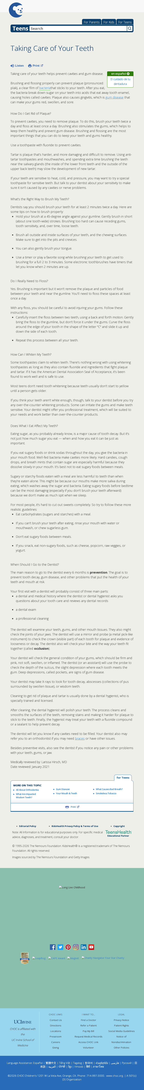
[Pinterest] (68, 946)
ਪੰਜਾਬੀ (62, 1066)
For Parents (92, 22)
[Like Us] (52, 946)
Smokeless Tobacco (106, 793)
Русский (127, 1063)
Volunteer (88, 1047)
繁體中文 (51, 1063)
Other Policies (121, 1047)
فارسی (115, 1063)
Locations (55, 1031)
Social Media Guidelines (121, 1031)
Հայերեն (102, 1063)
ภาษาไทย (98, 1066)
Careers (55, 1042)
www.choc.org (114, 1075)
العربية (52, 1066)
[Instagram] (75, 946)
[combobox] (78, 28)
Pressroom (55, 1036)
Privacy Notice (121, 1020)
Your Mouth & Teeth (66, 793)
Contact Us (56, 1020)
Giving (55, 1047)
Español (38, 1063)
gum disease (114, 97)
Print (36, 65)
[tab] (123, 778)
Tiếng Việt (64, 1063)
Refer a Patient (88, 1025)
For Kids (108, 22)
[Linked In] (83, 946)
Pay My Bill (88, 1031)
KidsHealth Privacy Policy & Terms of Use (75, 826)
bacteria (44, 88)
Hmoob (78, 1066)
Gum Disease (63, 789)
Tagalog (77, 1063)
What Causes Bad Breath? (109, 789)
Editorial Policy (27, 826)
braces (80, 738)
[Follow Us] (60, 946)
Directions (55, 1025)
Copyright (119, 826)
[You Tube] (91, 946)
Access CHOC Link (88, 1042)
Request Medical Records (88, 1036)
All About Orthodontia (27, 789)
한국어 (89, 1063)
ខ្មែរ (70, 1066)
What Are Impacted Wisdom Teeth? (26, 796)
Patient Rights (121, 1025)
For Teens (125, 22)
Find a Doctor (88, 1020)
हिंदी (88, 1066)
